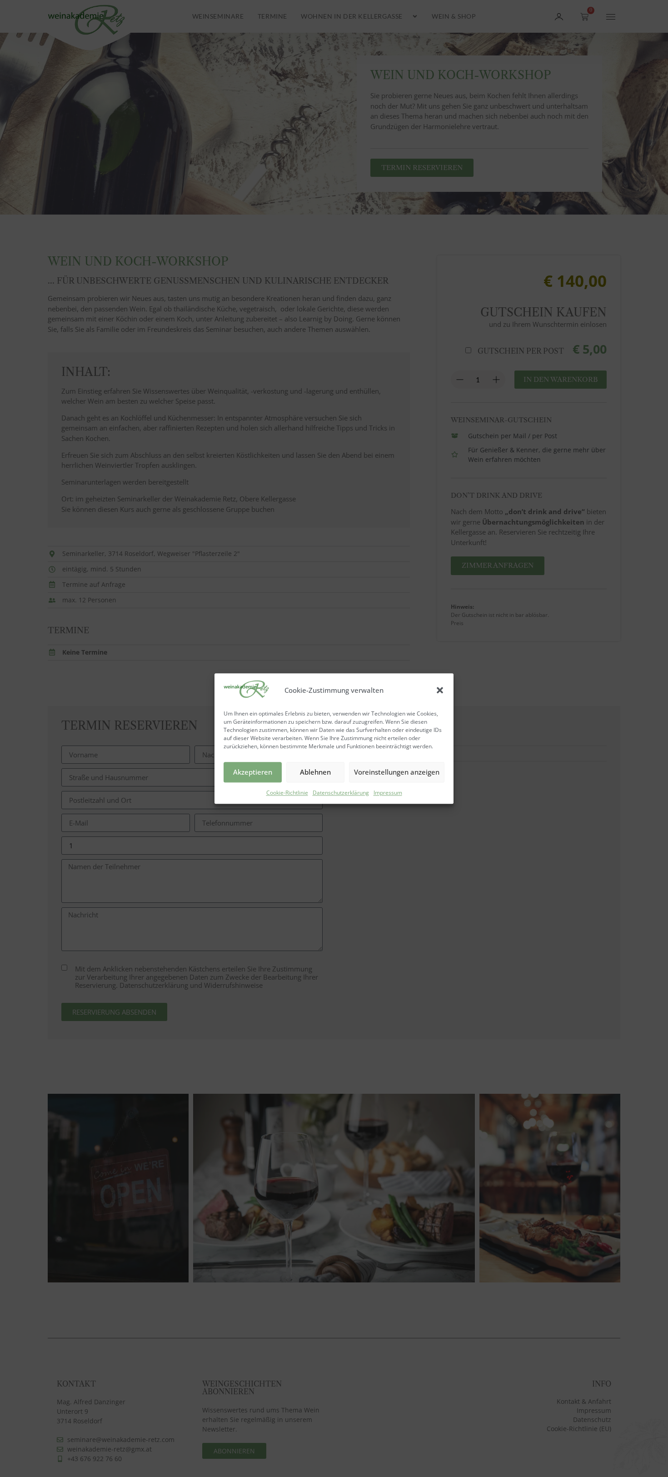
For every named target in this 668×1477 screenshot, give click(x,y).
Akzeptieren (252, 771)
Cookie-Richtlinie (287, 792)
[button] (439, 690)
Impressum (388, 792)
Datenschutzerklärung (341, 792)
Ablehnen (315, 771)
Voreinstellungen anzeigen (396, 771)
